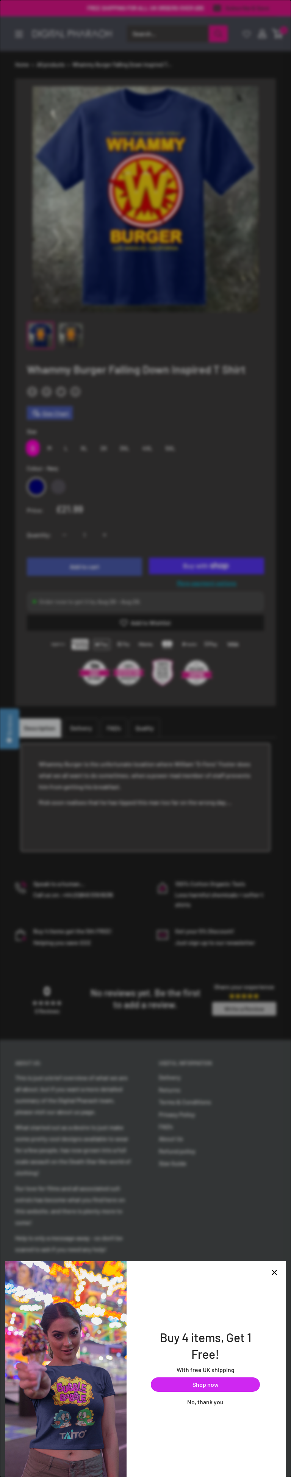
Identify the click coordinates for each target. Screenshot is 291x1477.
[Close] (274, 1272)
